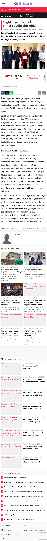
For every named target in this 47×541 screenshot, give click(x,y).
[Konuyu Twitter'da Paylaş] (7, 93)
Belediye (11, 228)
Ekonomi (26, 404)
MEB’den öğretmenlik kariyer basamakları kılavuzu (33, 447)
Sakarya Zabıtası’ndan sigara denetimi (33, 271)
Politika (25, 431)
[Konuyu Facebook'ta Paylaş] (3, 93)
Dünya (25, 390)
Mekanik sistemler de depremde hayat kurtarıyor (12, 271)
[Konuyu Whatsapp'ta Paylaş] (11, 93)
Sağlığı (38, 228)
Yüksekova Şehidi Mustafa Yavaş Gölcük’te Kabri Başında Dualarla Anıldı (34, 302)
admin (17, 234)
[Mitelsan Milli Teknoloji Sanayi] (23, 77)
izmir (16, 228)
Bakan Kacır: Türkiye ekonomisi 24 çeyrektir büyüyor (31, 421)
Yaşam (12, 29)
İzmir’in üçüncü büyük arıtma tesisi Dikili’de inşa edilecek (11, 302)
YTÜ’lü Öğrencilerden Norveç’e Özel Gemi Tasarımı (32, 333)
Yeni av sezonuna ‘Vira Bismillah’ (19, 10)
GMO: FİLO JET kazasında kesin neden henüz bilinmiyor (34, 380)
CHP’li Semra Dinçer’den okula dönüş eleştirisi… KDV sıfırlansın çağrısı (34, 435)
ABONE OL (21, 93)
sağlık (43, 228)
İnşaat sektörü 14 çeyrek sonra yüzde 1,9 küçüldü (32, 407)
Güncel (25, 364)
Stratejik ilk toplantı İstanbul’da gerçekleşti (31, 461)
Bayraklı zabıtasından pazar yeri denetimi (9, 332)
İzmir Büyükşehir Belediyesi (27, 228)
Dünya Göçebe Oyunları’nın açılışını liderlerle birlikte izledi (33, 395)
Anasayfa (5, 29)
